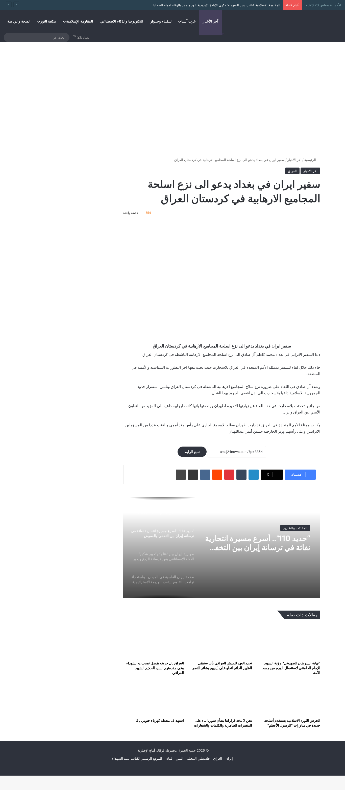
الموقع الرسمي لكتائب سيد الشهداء (137, 758)
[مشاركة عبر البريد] (193, 475)
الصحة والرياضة (19, 21)
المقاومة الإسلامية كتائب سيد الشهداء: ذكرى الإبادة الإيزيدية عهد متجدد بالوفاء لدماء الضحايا (216, 5)
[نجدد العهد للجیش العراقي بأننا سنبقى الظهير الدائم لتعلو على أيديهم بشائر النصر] (221, 641)
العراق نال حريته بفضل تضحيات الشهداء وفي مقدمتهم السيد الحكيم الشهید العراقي (155, 668)
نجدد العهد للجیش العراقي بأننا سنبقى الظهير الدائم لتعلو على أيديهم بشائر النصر (222, 665)
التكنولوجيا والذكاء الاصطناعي (121, 21)
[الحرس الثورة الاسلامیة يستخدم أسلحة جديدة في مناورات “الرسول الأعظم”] (290, 698)
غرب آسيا (188, 21)
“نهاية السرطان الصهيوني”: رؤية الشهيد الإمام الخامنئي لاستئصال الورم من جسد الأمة (291, 668)
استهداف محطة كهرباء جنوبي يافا (160, 720)
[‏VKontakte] (205, 475)
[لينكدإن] (254, 475)
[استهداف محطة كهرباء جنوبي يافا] (153, 698)
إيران (229, 758)
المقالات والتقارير (295, 528)
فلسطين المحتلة (198, 758)
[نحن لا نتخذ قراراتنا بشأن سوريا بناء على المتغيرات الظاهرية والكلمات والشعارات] (221, 698)
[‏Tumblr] (241, 475)
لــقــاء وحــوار (160, 21)
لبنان (169, 758)
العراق (292, 171)
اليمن (179, 758)
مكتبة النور (48, 21)
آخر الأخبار (210, 21)
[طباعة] (181, 475)
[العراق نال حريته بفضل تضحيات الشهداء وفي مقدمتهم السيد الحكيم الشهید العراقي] (153, 641)
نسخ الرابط (192, 452)
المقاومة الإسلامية (79, 21)
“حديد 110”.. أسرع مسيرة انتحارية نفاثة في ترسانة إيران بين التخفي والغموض (257, 543)
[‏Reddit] (217, 475)
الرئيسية (310, 160)
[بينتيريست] (229, 475)
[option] (221, 547)
